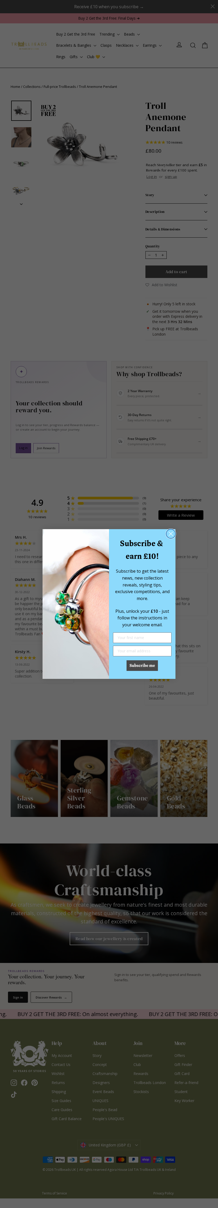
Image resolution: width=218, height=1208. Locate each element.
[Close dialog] (170, 533)
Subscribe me (142, 665)
